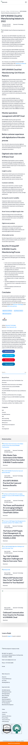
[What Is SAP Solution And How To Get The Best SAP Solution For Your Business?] (6, 569)
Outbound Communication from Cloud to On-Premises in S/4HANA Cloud (13, 614)
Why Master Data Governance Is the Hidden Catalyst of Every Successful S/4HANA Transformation (12, 386)
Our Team (4, 680)
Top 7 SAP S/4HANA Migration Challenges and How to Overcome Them (13, 558)
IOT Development (6, 702)
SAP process (5, 422)
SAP (3, 416)
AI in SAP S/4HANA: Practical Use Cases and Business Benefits (12, 482)
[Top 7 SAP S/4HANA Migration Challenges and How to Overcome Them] (14, 547)
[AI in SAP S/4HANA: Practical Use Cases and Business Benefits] (14, 471)
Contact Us (4, 712)
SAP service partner (7, 313)
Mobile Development (7, 701)
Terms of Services (6, 719)
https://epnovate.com (11, 327)
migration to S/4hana (20, 63)
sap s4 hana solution (18, 310)
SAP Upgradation (6, 693)
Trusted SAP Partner (6, 678)
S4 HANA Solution (6, 26)
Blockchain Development (7, 704)
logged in (10, 636)
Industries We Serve (6, 716)
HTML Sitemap (5, 721)
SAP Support (5, 697)
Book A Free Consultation (14, 743)
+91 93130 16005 (9, 662)
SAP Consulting (5, 418)
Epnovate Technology (18, 24)
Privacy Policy (5, 717)
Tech (3, 426)
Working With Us (6, 682)
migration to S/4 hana (7, 310)
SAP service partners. (12, 306)
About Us (4, 676)
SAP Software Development (8, 424)
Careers (4, 714)
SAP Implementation (6, 420)
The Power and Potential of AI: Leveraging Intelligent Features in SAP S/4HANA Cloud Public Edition (13, 396)
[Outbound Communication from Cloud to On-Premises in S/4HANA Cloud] (14, 597)
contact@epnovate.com (10, 659)
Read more (5, 465)
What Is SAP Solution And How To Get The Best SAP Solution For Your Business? (13, 580)
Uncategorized (5, 428)
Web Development (6, 699)
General (4, 412)
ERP (3, 410)
